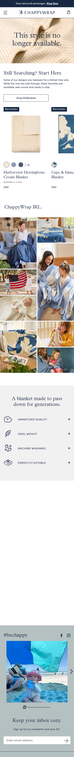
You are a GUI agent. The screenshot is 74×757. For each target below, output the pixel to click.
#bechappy (15, 635)
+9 (28, 165)
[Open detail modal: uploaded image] (37, 671)
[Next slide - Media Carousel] (71, 671)
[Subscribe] (66, 740)
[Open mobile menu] (5, 12)
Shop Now (52, 3)
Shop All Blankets (26, 98)
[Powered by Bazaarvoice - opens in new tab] (36, 707)
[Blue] (54, 165)
